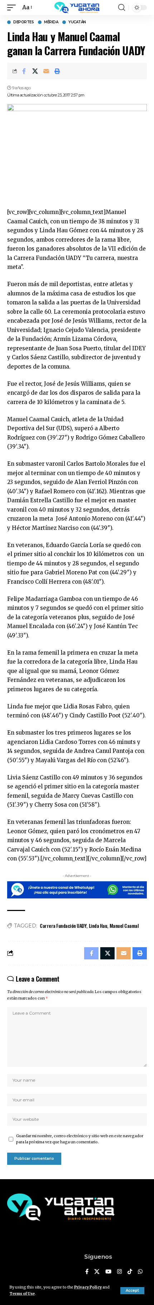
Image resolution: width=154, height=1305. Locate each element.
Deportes (23, 22)
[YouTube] (108, 1272)
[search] (121, 7)
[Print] (57, 71)
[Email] (46, 71)
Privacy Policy (88, 1287)
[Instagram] (119, 1272)
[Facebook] (87, 1272)
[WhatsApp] (140, 1272)
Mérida (51, 22)
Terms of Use (22, 1293)
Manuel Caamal (124, 925)
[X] (97, 1272)
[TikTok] (129, 1272)
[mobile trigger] (13, 7)
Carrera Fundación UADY (63, 925)
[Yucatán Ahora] (77, 7)
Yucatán (77, 22)
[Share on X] (35, 71)
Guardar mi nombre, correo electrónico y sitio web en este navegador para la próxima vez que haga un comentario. (79, 1139)
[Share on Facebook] (24, 71)
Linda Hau (98, 925)
